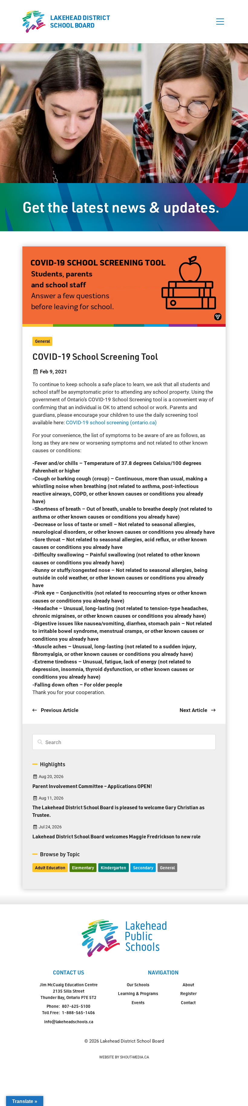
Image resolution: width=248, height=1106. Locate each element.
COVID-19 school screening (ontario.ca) (111, 422)
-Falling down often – (77, 684)
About (188, 984)
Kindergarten (113, 867)
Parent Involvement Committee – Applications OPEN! (92, 786)
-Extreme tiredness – (113, 669)
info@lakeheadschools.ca (68, 1021)
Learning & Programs (138, 993)
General (42, 341)
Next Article (194, 710)
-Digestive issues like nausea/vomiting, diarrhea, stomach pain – (122, 631)
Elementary (83, 867)
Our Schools (138, 984)
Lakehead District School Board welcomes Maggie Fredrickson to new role (116, 836)
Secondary (143, 867)
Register (188, 993)
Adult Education (50, 867)
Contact (188, 1002)
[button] (220, 21)
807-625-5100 (76, 1006)
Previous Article (59, 710)
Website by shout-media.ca (124, 1056)
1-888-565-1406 (78, 1012)
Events (138, 1002)
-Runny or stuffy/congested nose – (119, 577)
